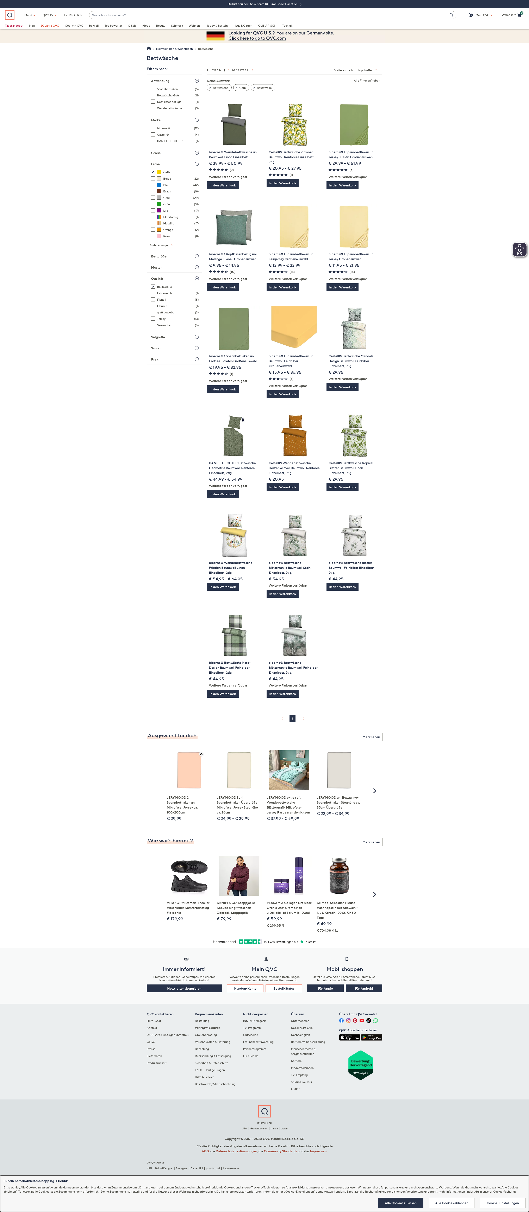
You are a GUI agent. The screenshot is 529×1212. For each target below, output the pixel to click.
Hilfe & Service (204, 1077)
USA (244, 1128)
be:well (94, 25)
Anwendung (160, 81)
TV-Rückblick (73, 15)
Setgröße (158, 337)
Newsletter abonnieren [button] (184, 988)
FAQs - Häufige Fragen (210, 1070)
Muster (156, 267)
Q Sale (132, 25)
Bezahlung (202, 1049)
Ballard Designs (164, 1168)
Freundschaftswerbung (258, 1042)
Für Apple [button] (325, 988)
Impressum (318, 1151)
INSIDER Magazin (255, 1020)
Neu (32, 25)
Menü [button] (28, 15)
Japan (284, 1128)
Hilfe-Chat (154, 1020)
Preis (155, 359)
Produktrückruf (157, 1063)
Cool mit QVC (74, 25)
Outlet (295, 1089)
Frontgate (181, 1168)
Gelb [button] (242, 87)
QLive (151, 1042)
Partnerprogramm (254, 1049)
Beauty (160, 25)
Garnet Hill (197, 1168)
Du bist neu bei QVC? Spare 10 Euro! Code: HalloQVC (263, 4)
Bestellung (202, 1020)
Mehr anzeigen (160, 245)
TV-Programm (252, 1027)
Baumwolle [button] (264, 87)
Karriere (296, 1061)
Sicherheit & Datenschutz (211, 1063)
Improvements (231, 1168)
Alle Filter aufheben (367, 80)
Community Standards (280, 1151)
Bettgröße (159, 256)
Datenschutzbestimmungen (236, 1151)
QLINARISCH (267, 25)
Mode (146, 25)
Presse (151, 1049)
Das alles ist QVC (302, 1027)
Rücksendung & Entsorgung (213, 1056)
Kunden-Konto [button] (245, 988)
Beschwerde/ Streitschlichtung (215, 1084)
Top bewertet (113, 25)
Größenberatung (206, 1034)
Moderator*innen (302, 1068)
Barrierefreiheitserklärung (308, 1042)
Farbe (155, 164)
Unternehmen (300, 1020)
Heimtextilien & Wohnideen (174, 48)
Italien (274, 1128)
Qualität (157, 278)
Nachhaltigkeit (300, 1034)
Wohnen (194, 25)
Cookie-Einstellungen (503, 1203)
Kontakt (152, 1027)
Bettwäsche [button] (220, 87)
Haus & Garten (243, 25)
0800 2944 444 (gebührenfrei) (168, 1034)
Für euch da (250, 1056)
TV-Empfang (299, 1075)
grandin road (213, 1168)
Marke (156, 120)
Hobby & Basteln (217, 25)
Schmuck (177, 25)
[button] (476, 15)
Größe (156, 153)
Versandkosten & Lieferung (212, 1042)
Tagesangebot (14, 25)
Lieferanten (154, 1056)
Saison (156, 348)
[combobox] (268, 15)
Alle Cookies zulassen (401, 1203)
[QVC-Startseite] (149, 48)
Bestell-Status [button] (283, 988)
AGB (205, 1151)
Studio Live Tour (301, 1082)
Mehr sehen (371, 737)
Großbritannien (258, 1128)
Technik (287, 25)
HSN (149, 1168)
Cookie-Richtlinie (505, 1191)
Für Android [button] (364, 988)
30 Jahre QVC (50, 25)
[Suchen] (452, 15)
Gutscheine (250, 1034)
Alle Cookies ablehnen (451, 1203)
